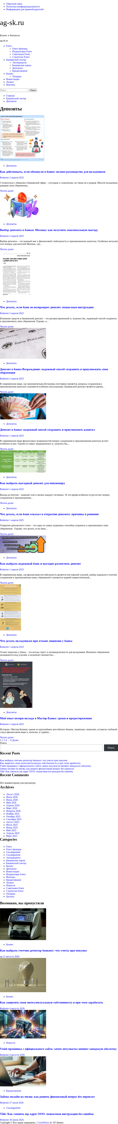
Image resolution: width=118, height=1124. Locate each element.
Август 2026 (12, 794)
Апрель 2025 (13, 833)
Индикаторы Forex (22, 51)
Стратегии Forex (21, 57)
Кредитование (19, 71)
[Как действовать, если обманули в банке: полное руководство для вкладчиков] (22, 160)
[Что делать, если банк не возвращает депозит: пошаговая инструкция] (16, 296)
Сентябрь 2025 (14, 819)
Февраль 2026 (13, 811)
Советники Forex (21, 54)
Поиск (3, 743)
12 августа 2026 (11, 956)
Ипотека (10, 84)
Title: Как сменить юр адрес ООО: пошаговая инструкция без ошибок (36, 771)
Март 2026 (11, 808)
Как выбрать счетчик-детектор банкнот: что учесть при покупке (33, 760)
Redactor (4, 177)
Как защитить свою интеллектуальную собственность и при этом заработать (40, 763)
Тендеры (16, 76)
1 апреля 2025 (16, 435)
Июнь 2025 (12, 827)
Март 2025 (11, 836)
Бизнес (9, 73)
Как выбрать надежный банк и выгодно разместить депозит (40, 563)
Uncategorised (13, 852)
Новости (10, 885)
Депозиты (17, 68)
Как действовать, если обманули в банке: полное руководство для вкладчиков (52, 171)
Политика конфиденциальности (23, 6)
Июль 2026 (12, 797)
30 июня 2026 (16, 1119)
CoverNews (43, 1122)
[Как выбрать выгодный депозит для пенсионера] (23, 472)
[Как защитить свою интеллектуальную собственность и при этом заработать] (23, 991)
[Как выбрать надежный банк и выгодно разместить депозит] (23, 552)
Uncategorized (13, 855)
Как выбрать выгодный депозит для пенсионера (32, 483)
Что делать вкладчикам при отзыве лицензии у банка (36, 640)
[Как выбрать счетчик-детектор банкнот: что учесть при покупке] (23, 939)
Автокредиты (19, 62)
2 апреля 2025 (16, 177)
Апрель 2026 (13, 805)
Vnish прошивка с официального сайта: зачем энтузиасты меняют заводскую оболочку (45, 766)
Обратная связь (14, 3)
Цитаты (10, 896)
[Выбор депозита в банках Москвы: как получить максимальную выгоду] (23, 218)
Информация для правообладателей (25, 9)
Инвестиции (12, 79)
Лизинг (10, 82)
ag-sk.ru (12, 22)
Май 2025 (11, 830)
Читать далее (7, 190)
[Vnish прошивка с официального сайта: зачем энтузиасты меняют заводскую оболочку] (23, 1037)
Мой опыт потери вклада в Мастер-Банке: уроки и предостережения (46, 718)
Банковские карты (21, 65)
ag (1, 956)
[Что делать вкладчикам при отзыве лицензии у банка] (10, 629)
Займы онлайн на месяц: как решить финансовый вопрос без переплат (37, 768)
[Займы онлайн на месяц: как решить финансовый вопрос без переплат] (23, 1085)
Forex (9, 46)
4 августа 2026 (17, 1008)
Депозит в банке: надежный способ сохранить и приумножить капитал (47, 429)
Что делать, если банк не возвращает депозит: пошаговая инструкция (47, 307)
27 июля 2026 (16, 1102)
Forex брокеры (20, 48)
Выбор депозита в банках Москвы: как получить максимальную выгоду (49, 230)
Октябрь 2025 (13, 816)
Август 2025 (12, 822)
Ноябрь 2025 (12, 813)
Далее (15, 740)
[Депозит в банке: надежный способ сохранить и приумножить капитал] (23, 418)
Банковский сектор (16, 59)
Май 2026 (11, 802)
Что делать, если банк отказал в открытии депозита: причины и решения (49, 514)
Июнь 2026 (12, 800)
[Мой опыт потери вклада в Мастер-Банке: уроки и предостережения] (16, 707)
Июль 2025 (12, 824)
